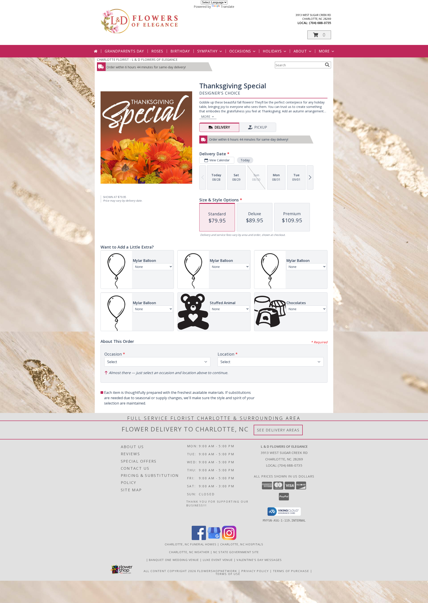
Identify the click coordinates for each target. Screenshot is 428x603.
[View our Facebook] (199, 539)
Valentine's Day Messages (259, 560)
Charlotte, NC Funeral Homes (190, 544)
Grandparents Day (124, 51)
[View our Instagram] (229, 539)
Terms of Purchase (291, 571)
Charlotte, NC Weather (189, 552)
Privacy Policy (255, 571)
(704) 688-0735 (320, 23)
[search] (327, 64)
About (300, 51)
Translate (227, 6)
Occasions (240, 51)
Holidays (272, 51)
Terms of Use (228, 574)
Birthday (180, 51)
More (324, 51)
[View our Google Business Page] (214, 539)
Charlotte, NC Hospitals (241, 544)
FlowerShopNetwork (217, 571)
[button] (319, 34)
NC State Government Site (236, 552)
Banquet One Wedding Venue (174, 560)
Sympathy (207, 51)
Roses (157, 51)
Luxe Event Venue (218, 560)
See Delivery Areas (278, 430)
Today (245, 160)
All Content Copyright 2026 (170, 571)
